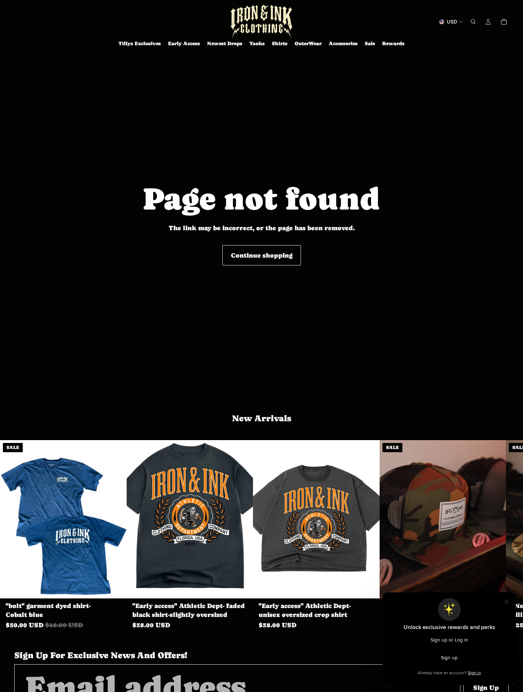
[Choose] (115, 587)
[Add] (494, 587)
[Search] (473, 22)
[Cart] (504, 22)
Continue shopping (261, 255)
